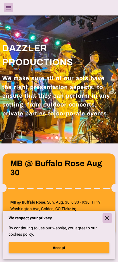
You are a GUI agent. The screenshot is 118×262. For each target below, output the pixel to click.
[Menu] (8, 7)
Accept (59, 247)
